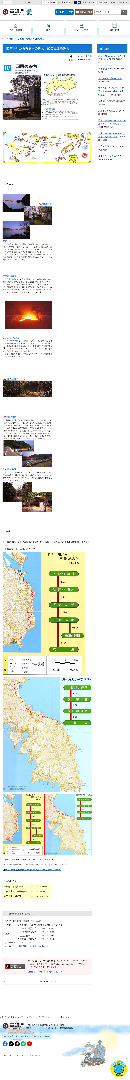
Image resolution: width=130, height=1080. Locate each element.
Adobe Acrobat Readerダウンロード (45, 972)
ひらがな (45, 2)
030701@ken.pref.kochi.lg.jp (33, 946)
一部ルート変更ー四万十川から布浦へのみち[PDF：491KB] (33, 870)
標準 (68, 2)
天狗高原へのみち (106, 101)
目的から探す (66, 12)
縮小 (106, 2)
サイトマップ (62, 1017)
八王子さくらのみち (107, 111)
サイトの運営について (12, 1017)
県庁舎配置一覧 (10, 1036)
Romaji (54, 2)
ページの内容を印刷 (82, 56)
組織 (11, 39)
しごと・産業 (81, 30)
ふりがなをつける (32, 2)
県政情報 (114, 30)
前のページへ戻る (48, 982)
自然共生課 (40, 39)
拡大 (95, 2)
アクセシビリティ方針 (40, 1017)
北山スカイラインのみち (110, 156)
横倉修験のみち (105, 69)
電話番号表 (25, 1036)
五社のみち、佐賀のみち (110, 78)
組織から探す (86, 12)
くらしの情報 (15, 30)
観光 (48, 30)
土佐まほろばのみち (107, 146)
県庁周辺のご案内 (41, 1036)
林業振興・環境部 (23, 39)
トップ (3, 39)
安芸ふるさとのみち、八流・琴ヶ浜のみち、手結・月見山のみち (112, 91)
